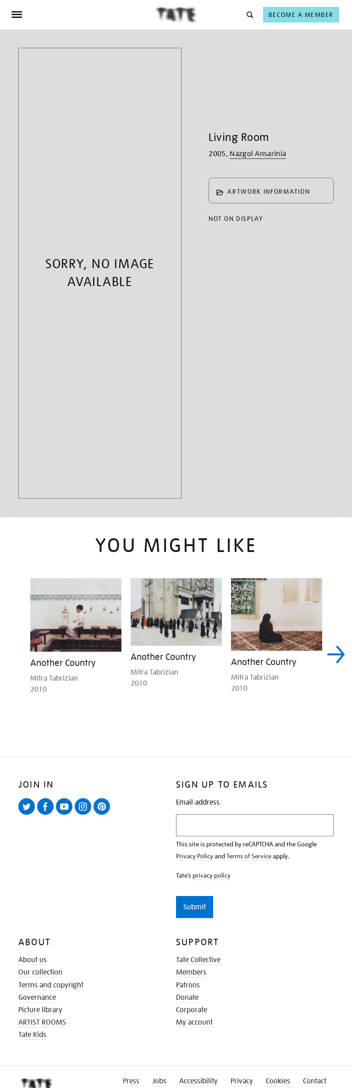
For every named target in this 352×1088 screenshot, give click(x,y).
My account (194, 1022)
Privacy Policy (194, 856)
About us (32, 959)
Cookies (278, 1081)
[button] (249, 14)
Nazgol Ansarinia (258, 153)
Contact (314, 1081)
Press (131, 1081)
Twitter (28, 814)
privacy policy (211, 875)
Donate (187, 997)
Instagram (84, 814)
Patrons (188, 985)
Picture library (40, 1010)
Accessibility (198, 1081)
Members (191, 972)
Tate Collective (198, 959)
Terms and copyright (50, 985)
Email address (198, 802)
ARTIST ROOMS (42, 1022)
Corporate (191, 1010)
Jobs (159, 1081)
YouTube (66, 814)
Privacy (242, 1081)
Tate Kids (32, 1034)
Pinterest (103, 814)
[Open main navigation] (83, 14)
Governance (37, 997)
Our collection (40, 972)
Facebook (47, 814)
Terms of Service (248, 856)
